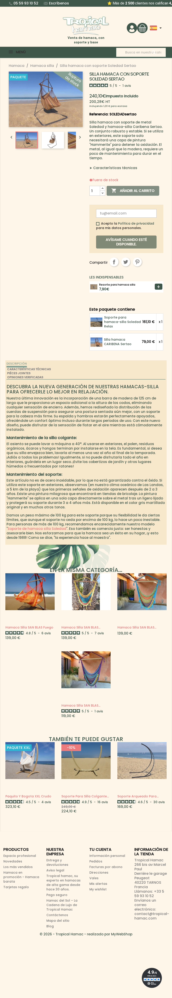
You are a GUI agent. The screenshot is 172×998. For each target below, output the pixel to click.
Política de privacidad (136, 223)
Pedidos (95, 861)
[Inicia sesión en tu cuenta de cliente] (132, 27)
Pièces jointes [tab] (18, 373)
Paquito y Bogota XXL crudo (28, 796)
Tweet (125, 261)
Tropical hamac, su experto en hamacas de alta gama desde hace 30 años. (63, 883)
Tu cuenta (100, 849)
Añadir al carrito (133, 190)
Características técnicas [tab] (29, 369)
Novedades (12, 861)
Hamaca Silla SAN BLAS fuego (29, 627)
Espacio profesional (19, 856)
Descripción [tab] (16, 363)
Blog (50, 926)
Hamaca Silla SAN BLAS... (80, 627)
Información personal (107, 856)
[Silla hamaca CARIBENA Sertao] (96, 341)
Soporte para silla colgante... (85, 796)
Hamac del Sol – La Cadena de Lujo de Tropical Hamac (61, 905)
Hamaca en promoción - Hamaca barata (21, 877)
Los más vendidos (18, 867)
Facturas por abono (106, 867)
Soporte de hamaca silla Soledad (37, 528)
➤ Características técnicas (113, 168)
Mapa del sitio (57, 920)
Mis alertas (98, 883)
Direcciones (98, 872)
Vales (94, 878)
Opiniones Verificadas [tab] (25, 377)
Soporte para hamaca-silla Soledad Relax (122, 322)
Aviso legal (55, 870)
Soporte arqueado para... (138, 796)
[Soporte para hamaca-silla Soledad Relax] (96, 321)
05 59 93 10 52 (25, 3)
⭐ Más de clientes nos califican (86, 3)
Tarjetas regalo (16, 887)
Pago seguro (56, 895)
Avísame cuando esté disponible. (126, 242)
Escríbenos (59, 3)
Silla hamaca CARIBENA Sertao (117, 341)
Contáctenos (57, 915)
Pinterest (137, 261)
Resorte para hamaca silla (117, 285)
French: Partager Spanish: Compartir (114, 261)
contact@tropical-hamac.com (151, 916)
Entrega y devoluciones (57, 862)
